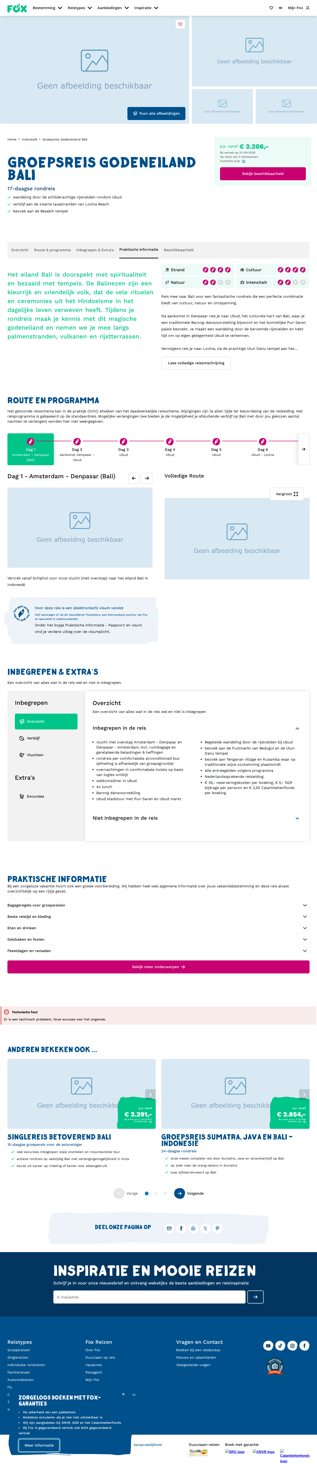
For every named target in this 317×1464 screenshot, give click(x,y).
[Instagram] (292, 1346)
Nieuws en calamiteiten (196, 1357)
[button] (81, 1140)
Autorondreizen (20, 1380)
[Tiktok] (280, 1346)
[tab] (197, 728)
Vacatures (93, 1365)
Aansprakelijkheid (148, 1445)
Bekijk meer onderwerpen (155, 967)
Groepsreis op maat (102, 1387)
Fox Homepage (17, 8)
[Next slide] (304, 449)
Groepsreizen (18, 1350)
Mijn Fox (92, 1380)
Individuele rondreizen (26, 1365)
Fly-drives (16, 1387)
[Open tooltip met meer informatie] (245, 161)
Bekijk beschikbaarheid (263, 173)
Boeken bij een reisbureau (198, 1350)
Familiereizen (18, 1372)
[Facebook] (304, 1346)
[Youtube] (268, 1346)
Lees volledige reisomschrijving (196, 363)
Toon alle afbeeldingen (159, 113)
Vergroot (284, 494)
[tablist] (81, 1094)
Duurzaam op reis (100, 1357)
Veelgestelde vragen (193, 1365)
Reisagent (93, 1372)
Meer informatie (39, 1445)
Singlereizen (17, 1357)
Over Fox (92, 1350)
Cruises (13, 1395)
